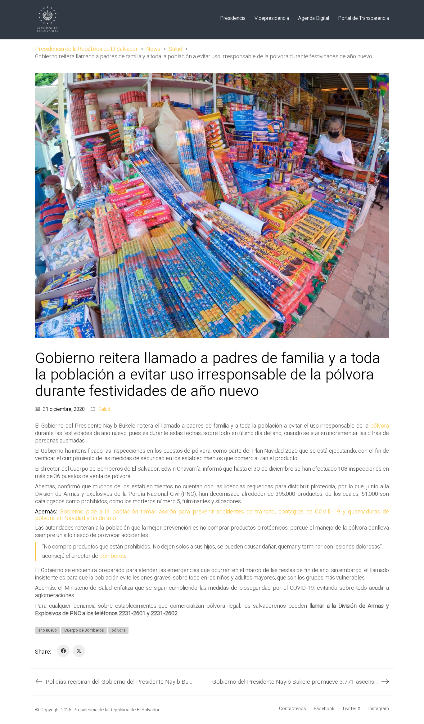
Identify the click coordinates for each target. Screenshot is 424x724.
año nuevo (47, 630)
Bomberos (112, 556)
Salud (104, 409)
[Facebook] (63, 651)
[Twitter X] (79, 651)
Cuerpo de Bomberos (84, 630)
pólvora (379, 426)
